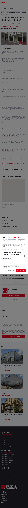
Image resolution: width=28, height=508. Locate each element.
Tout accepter (20, 270)
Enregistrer (11, 270)
